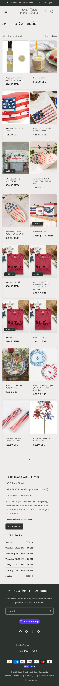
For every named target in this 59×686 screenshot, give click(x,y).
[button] (6, 11)
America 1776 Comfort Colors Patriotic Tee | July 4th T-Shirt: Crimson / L (42, 285)
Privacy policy (32, 676)
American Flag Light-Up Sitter (15, 129)
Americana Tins (39, 232)
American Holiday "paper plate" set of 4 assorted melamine (43, 387)
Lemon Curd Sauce (40, 78)
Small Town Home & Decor (28, 672)
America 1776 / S (40, 337)
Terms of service (47, 676)
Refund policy (19, 676)
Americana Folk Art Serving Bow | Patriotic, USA (43, 181)
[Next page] (37, 459)
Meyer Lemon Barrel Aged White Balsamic (14, 79)
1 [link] (21, 459)
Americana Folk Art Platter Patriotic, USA (14, 233)
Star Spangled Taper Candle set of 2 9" (13, 439)
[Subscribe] (50, 611)
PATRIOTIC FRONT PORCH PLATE (14, 386)
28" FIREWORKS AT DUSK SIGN (14, 180)
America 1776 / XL (12, 337)
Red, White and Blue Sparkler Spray (41, 439)
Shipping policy (31, 680)
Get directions (14, 526)
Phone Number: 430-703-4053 (18, 519)
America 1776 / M (12, 282)
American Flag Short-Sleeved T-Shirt (42, 129)
